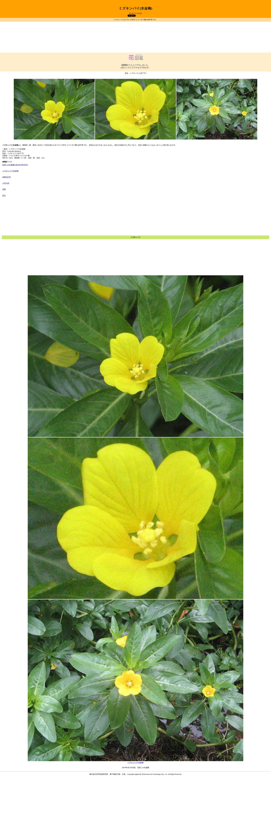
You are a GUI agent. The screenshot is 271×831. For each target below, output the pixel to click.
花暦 (4, 189)
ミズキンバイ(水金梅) (10, 171)
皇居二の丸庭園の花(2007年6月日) (15, 165)
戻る (4, 195)
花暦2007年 (6, 177)
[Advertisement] (135, 37)
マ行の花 (5, 183)
